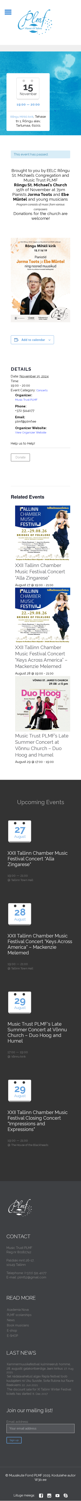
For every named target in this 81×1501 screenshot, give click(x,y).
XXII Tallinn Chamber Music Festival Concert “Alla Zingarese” (40, 571)
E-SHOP (12, 1335)
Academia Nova (18, 1309)
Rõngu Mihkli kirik (21, 116)
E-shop (12, 1330)
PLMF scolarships (19, 1315)
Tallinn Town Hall (22, 880)
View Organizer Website (30, 432)
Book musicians (18, 1325)
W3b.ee (40, 1480)
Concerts (42, 390)
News (11, 1320)
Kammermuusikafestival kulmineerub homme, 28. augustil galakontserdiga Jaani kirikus (38, 1366)
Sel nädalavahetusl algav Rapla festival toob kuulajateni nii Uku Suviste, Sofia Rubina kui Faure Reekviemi (39, 1381)
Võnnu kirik (18, 1056)
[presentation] (42, 533)
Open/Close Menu (8, 12)
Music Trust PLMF (26, 399)
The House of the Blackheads (29, 1145)
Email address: (17, 1422)
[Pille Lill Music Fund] (35, 22)
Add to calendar (33, 339)
